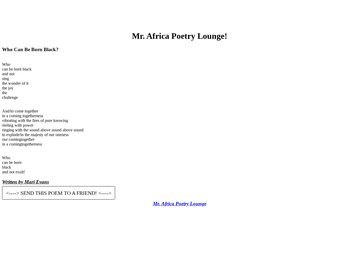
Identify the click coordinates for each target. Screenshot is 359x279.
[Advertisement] (179, 14)
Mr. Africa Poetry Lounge (179, 203)
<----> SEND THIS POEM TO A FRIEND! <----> (58, 193)
